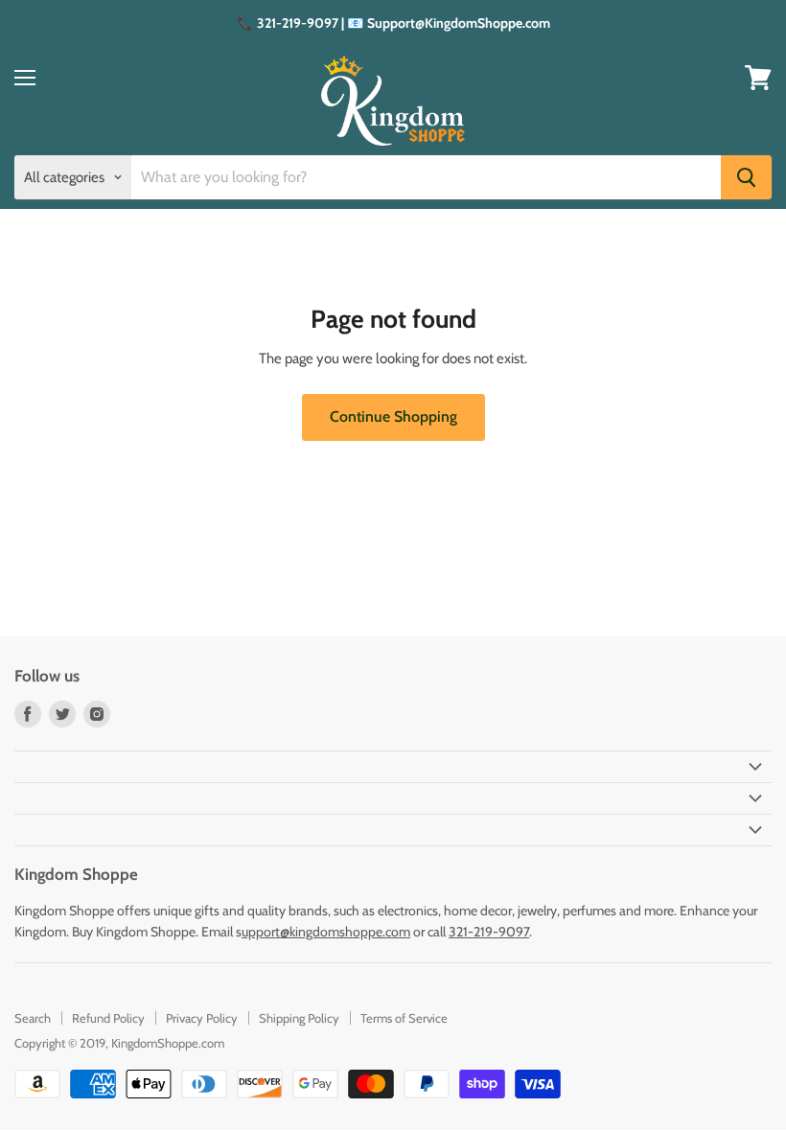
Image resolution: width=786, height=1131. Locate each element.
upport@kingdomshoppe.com (326, 931)
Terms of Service (404, 1018)
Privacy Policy (202, 1018)
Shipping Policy (299, 1018)
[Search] (746, 177)
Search (32, 1018)
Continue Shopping (393, 416)
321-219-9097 (489, 931)
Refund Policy (108, 1018)
